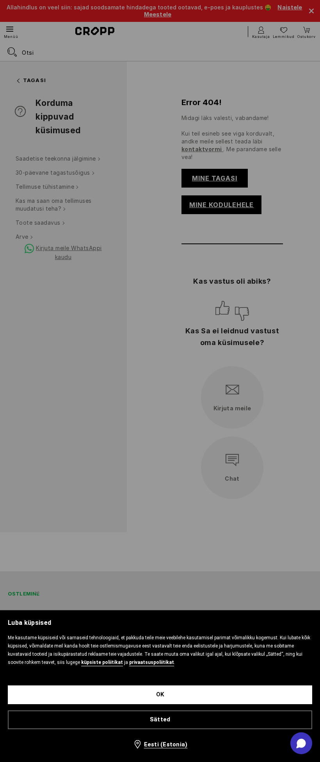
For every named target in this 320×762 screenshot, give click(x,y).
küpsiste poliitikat (102, 662)
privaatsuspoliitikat (151, 662)
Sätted (160, 719)
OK (160, 694)
